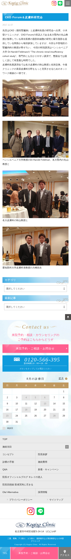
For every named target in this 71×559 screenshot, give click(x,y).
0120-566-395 (42, 360)
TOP (4, 439)
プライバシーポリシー (20, 499)
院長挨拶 (42, 454)
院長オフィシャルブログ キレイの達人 (22, 477)
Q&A (4, 469)
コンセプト (8, 454)
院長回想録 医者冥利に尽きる (17, 484)
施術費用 (42, 462)
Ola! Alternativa (10, 492)
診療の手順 (8, 462)
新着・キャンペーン (48, 469)
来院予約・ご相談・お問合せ (35, 348)
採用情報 (42, 492)
